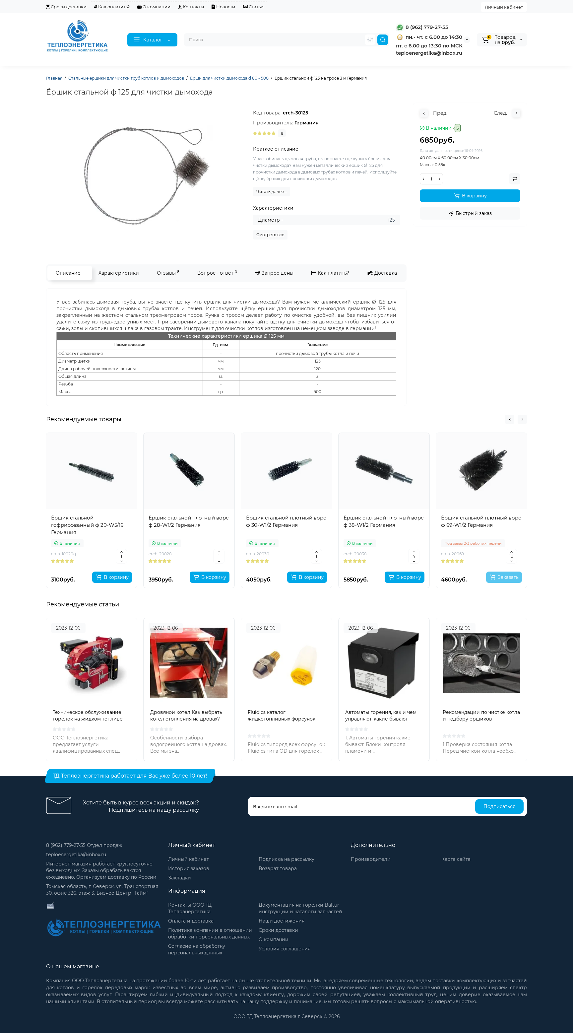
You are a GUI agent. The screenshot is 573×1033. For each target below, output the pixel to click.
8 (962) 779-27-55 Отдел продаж (84, 845)
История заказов (188, 868)
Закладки (179, 878)
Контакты (193, 6)
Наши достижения (281, 921)
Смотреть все (270, 234)
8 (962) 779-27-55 (426, 27)
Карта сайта (456, 859)
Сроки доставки (68, 6)
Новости (225, 6)
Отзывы (168, 273)
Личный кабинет (504, 7)
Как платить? (332, 273)
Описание (68, 273)
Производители (371, 859)
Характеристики (118, 273)
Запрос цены (276, 273)
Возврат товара (278, 868)
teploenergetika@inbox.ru (76, 855)
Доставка (385, 273)
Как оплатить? (113, 6)
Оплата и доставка (191, 921)
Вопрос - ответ (217, 273)
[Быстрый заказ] (91, 555)
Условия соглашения (284, 949)
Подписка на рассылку (286, 859)
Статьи (256, 6)
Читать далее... (271, 191)
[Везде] (370, 39)
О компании (156, 6)
